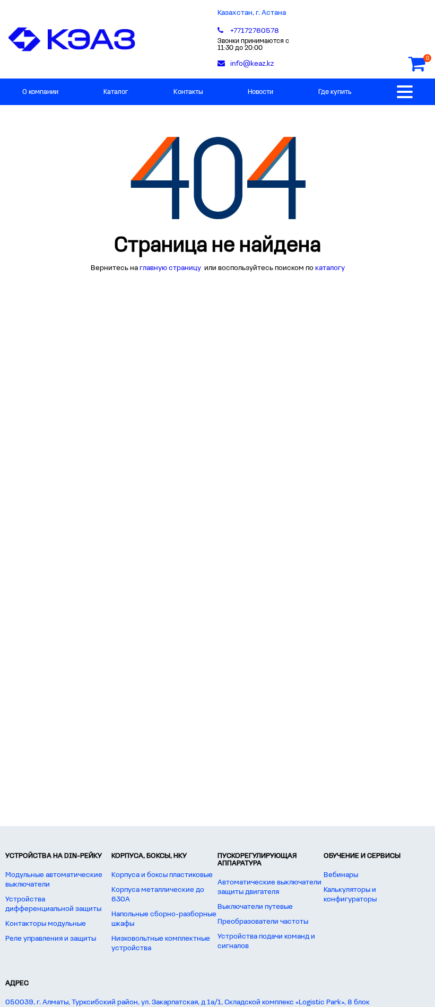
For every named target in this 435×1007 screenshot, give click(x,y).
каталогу (330, 268)
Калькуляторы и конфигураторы (350, 895)
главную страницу (171, 268)
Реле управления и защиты (50, 939)
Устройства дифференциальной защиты (53, 904)
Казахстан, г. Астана (252, 13)
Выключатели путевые (255, 907)
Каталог (115, 92)
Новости (260, 92)
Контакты (188, 92)
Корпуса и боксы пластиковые (162, 875)
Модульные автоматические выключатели (53, 880)
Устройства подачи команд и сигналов (266, 941)
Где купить (335, 92)
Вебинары (341, 875)
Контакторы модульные (45, 924)
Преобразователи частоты (263, 922)
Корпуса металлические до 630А (157, 895)
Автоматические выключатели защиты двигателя (269, 887)
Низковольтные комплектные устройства (160, 943)
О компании (40, 92)
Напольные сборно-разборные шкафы (163, 919)
